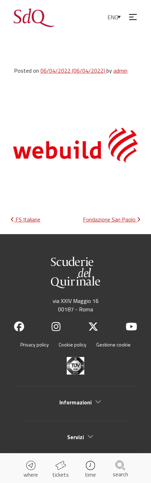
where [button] (31, 474)
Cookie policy (72, 344)
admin (120, 70)
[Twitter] (93, 326)
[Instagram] (56, 326)
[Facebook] (19, 326)
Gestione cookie (113, 344)
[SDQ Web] (34, 17)
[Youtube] (131, 326)
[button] (75, 402)
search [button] (120, 474)
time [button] (90, 474)
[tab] (75, 401)
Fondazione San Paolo (110, 219)
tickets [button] (60, 474)
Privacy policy (34, 344)
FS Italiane (27, 219)
